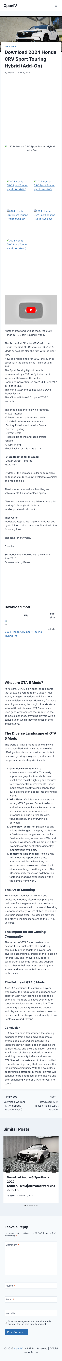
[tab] (25, 1205)
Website (10, 1313)
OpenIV (18, 1348)
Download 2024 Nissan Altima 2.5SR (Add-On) (47, 1103)
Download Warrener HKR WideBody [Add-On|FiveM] (14, 1103)
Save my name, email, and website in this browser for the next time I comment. (29, 1323)
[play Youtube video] (31, 310)
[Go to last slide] (8, 1169)
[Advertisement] (31, 109)
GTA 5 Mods (10, 47)
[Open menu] (56, 5)
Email (10, 1299)
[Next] (54, 1169)
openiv (10, 72)
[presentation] (31, 1154)
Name (10, 1285)
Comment (12, 1244)
